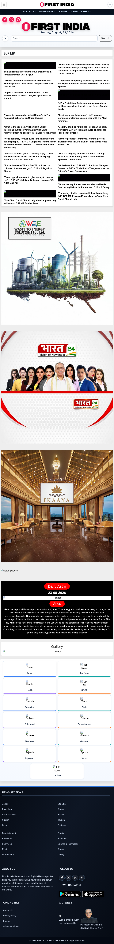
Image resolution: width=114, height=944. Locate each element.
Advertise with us (11, 933)
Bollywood (7, 845)
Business (62, 832)
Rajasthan (7, 816)
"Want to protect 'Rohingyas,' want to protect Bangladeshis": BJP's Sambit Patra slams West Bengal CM (82, 141)
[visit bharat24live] (57, 389)
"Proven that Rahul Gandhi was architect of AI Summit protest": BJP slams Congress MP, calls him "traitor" (28, 83)
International (8, 861)
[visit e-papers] (9, 573)
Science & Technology (68, 850)
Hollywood (7, 850)
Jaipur (5, 810)
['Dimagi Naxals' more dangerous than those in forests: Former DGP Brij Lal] (30, 65)
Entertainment (9, 840)
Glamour (62, 816)
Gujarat (5, 826)
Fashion (61, 821)
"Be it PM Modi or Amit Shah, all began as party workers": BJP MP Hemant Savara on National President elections (82, 130)
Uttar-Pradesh (9, 821)
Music (5, 856)
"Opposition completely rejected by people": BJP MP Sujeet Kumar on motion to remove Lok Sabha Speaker (84, 83)
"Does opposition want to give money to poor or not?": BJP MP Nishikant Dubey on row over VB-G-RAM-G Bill (29, 180)
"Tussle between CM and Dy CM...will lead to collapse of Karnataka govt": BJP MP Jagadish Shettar (28, 168)
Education (62, 845)
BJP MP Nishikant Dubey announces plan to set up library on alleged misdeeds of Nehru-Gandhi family (82, 106)
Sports (61, 840)
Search (105, 38)
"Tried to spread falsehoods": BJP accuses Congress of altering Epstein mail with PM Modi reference (82, 118)
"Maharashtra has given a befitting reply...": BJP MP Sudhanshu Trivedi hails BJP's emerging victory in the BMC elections (28, 156)
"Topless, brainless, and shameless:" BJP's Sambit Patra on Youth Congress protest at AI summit (27, 95)
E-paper (7, 928)
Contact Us (8, 917)
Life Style (62, 810)
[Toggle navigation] (4, 4)
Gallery (61, 861)
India (4, 832)
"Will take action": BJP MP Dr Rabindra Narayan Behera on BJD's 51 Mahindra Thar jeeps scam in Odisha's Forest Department (83, 168)
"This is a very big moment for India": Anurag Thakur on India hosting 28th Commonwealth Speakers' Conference (81, 156)
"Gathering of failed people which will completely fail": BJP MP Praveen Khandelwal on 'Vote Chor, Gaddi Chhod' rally (83, 196)
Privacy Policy (9, 922)
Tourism (61, 826)
